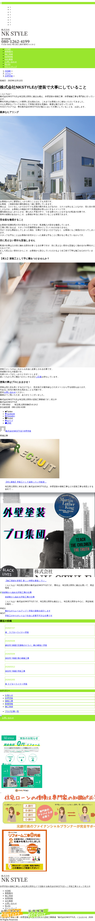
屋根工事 (9, 701)
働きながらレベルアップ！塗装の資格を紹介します (27, 611)
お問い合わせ (17, 20)
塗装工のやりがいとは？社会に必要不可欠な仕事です (28, 616)
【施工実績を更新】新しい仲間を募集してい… (26, 581)
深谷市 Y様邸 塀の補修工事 (17, 658)
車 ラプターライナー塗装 (17, 632)
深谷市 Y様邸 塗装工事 (15, 671)
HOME (14, 7)
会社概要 (15, 17)
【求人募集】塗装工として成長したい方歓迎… (26, 482)
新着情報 (9, 704)
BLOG (13, 22)
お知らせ (9, 695)
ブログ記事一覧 (12, 711)
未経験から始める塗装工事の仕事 (20, 597)
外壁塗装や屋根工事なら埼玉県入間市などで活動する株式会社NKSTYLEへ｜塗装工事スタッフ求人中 (45, 886)
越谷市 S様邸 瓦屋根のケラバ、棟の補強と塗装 (26, 645)
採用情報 (15, 15)
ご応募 (39, 377)
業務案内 (15, 9)
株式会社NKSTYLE (14, 431)
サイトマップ (17, 25)
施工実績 (15, 12)
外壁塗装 (9, 76)
